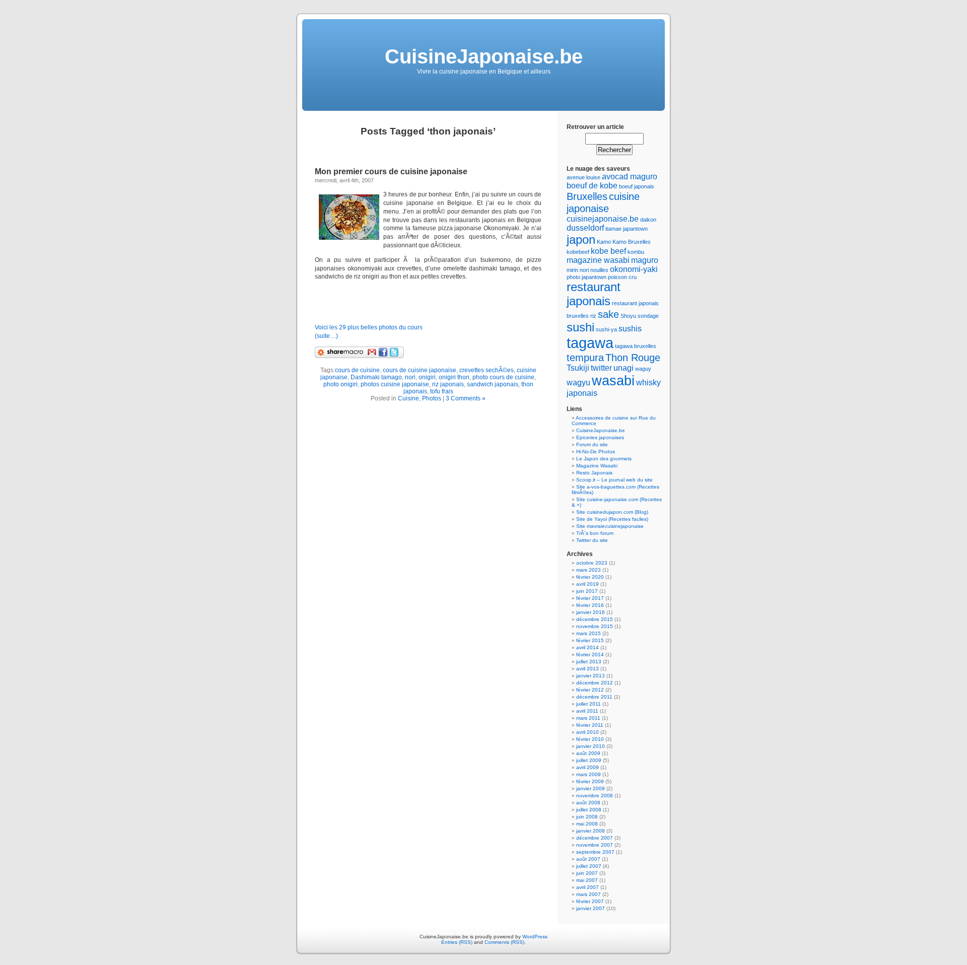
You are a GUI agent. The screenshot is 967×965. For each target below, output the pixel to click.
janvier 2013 (590, 675)
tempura (585, 357)
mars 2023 (588, 570)
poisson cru (622, 277)
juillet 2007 (588, 866)
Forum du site (592, 444)
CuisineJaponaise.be (484, 56)
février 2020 (590, 577)
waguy (643, 369)
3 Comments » (466, 398)
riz (593, 316)
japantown (635, 229)
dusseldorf (585, 228)
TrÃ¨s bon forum (594, 533)
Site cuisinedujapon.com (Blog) (612, 512)
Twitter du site (592, 540)
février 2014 (590, 654)
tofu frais (441, 391)
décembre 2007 (594, 838)
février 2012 (590, 690)
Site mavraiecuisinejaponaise (610, 526)
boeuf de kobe (592, 185)
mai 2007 (587, 880)
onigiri (427, 377)
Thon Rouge (632, 357)
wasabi (613, 380)
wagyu (578, 382)
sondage (648, 316)
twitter (601, 368)
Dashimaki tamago (376, 377)
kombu (636, 252)
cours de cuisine (357, 370)
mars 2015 (588, 633)
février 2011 (589, 725)
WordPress (534, 936)
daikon (648, 220)
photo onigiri (340, 384)
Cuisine (408, 398)
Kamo (604, 242)
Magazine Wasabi (596, 465)
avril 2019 (587, 584)
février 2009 (590, 781)
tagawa (590, 342)
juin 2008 (587, 816)
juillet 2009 (588, 760)
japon (581, 239)
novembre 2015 (594, 626)
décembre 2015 (594, 619)
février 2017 (590, 598)
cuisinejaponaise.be (603, 219)
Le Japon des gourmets (604, 458)
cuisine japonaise (603, 202)
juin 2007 (587, 873)
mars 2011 (588, 718)
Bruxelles (587, 196)
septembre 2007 (595, 852)
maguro (644, 260)
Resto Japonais (594, 472)
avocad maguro (629, 176)
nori (410, 377)
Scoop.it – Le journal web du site (614, 479)
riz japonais (448, 384)
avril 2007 (587, 887)
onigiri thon (454, 377)
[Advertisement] (432, 302)
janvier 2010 (590, 746)
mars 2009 (588, 774)
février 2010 (590, 739)
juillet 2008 (588, 809)
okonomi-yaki (634, 269)
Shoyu (628, 316)
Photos (431, 398)
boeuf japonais (636, 186)
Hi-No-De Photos (595, 451)
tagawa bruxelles (635, 346)
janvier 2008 (590, 831)
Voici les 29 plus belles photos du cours (369, 327)
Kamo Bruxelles (631, 242)
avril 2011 (587, 711)
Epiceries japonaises (600, 437)
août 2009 (588, 753)
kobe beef (608, 251)
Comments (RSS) (504, 942)
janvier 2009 (590, 788)
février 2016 (590, 605)
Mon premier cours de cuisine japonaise (391, 171)
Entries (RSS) (456, 942)
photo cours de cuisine (503, 377)
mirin (572, 270)
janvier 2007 (590, 908)
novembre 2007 (594, 845)
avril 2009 (587, 767)
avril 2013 (587, 668)
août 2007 (588, 859)
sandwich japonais (492, 384)
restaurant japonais (593, 294)
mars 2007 (588, 894)
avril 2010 (587, 732)
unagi (623, 368)
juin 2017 (587, 591)
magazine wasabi (598, 260)
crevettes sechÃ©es (486, 370)
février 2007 (590, 901)
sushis (630, 328)
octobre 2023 (591, 563)
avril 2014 (587, 647)
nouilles (599, 270)
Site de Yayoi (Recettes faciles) (612, 519)
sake (608, 314)
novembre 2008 (594, 795)
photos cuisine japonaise (395, 384)
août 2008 (588, 802)
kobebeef (578, 252)
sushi (580, 327)
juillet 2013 (588, 661)
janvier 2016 (590, 612)
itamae (613, 229)
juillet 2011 (588, 704)
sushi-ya (606, 329)
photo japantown (586, 277)
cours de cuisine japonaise (419, 370)
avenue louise (583, 177)
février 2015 (590, 640)
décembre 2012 (594, 682)
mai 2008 (587, 823)
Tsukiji (578, 368)
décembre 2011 (594, 697)
